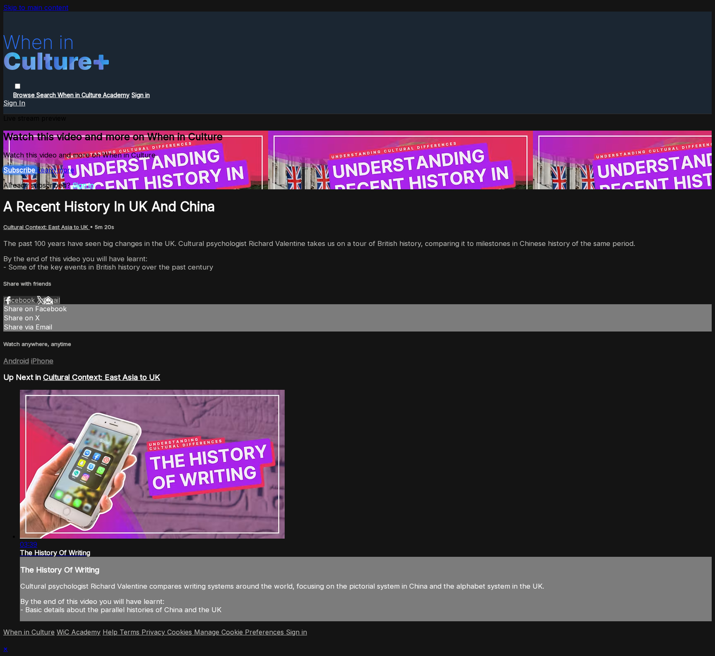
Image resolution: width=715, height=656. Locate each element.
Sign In (14, 103)
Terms (131, 632)
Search (47, 94)
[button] (17, 86)
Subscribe (20, 170)
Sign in (141, 94)
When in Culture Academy (94, 94)
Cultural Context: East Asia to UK (46, 227)
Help (111, 632)
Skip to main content (35, 7)
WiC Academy (79, 632)
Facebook (20, 300)
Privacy (154, 632)
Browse (24, 94)
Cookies (180, 632)
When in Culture (29, 632)
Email (51, 300)
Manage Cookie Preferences (240, 632)
